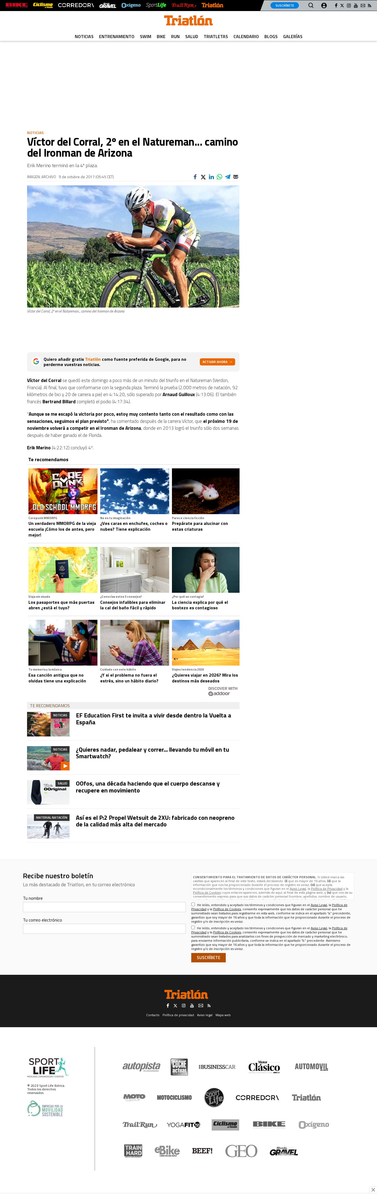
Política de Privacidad (327, 888)
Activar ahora (215, 361)
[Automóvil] (311, 1066)
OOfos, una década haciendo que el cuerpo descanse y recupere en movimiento (148, 787)
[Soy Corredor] (76, 5)
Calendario (246, 36)
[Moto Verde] (134, 1097)
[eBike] (167, 1151)
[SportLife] (156, 5)
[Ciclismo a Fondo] (225, 1124)
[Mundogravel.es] (107, 5)
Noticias (84, 36)
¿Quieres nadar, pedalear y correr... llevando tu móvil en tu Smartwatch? (152, 753)
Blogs (271, 36)
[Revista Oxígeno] (131, 5)
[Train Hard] (133, 1151)
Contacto (153, 1015)
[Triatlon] (188, 21)
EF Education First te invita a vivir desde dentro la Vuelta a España (153, 719)
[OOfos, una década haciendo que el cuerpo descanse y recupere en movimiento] (48, 792)
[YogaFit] (183, 1125)
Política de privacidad (178, 1015)
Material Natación (51, 817)
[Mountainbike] (17, 5)
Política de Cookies (207, 892)
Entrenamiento (116, 36)
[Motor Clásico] (264, 1067)
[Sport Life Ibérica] (48, 1068)
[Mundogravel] (283, 1151)
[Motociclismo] (174, 1097)
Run (175, 36)
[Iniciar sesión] (324, 5)
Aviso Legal (298, 888)
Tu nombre (33, 898)
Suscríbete (284, 5)
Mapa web (223, 1015)
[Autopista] (141, 1067)
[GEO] (241, 1151)
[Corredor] (257, 1097)
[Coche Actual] (179, 1067)
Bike (161, 36)
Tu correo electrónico (42, 920)
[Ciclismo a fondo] (43, 5)
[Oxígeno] (315, 1125)
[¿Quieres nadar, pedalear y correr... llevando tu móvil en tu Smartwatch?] (48, 758)
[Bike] (269, 1124)
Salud (191, 36)
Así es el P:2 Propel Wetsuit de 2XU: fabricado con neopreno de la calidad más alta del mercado (155, 821)
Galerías (292, 36)
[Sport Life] (214, 1097)
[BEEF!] (202, 1151)
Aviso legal (205, 1015)
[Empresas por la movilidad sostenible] (45, 1108)
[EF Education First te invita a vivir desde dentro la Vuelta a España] (48, 724)
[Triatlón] (212, 5)
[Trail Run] (183, 5)
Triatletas (216, 36)
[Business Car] (217, 1066)
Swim (145, 36)
